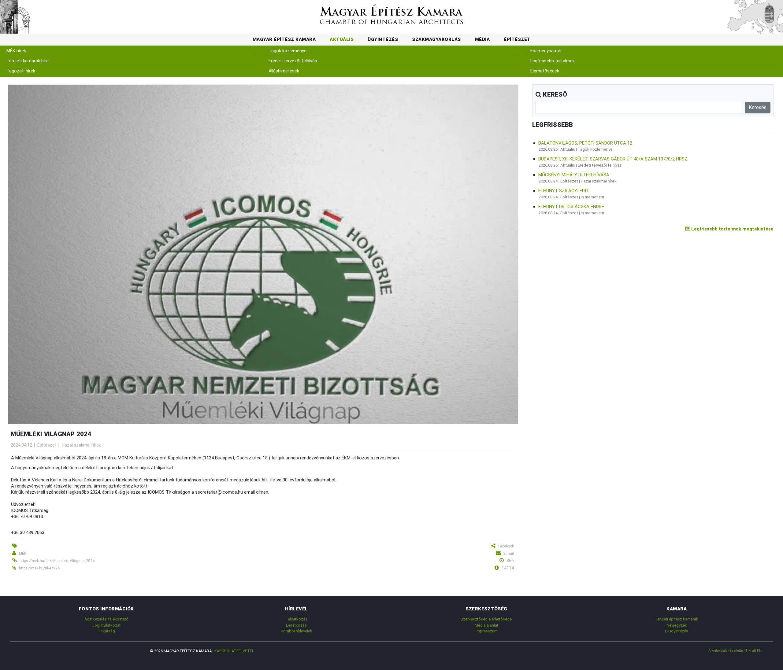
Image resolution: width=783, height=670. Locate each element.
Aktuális (342, 39)
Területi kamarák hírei (28, 61)
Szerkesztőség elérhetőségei (486, 619)
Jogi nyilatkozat (106, 625)
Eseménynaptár (546, 50)
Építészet (517, 39)
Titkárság (106, 631)
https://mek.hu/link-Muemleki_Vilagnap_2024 (57, 561)
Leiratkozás (296, 625)
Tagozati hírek (20, 71)
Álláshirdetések (284, 71)
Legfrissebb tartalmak (552, 61)
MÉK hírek (16, 50)
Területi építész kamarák (676, 619)
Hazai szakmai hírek (81, 445)
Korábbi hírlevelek (296, 631)
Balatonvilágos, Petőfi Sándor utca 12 (585, 143)
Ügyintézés (383, 39)
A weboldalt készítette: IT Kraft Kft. (735, 650)
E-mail (508, 553)
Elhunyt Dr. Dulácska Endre (571, 206)
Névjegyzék (676, 625)
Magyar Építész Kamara (284, 39)
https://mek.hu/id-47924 (39, 568)
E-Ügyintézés (676, 631)
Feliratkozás (296, 619)
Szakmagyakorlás (436, 39)
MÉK (22, 553)
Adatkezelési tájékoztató (106, 619)
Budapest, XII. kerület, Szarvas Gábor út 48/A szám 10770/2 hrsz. (613, 159)
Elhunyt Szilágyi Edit (563, 190)
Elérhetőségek (544, 71)
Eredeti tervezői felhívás (293, 61)
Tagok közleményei (288, 50)
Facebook (506, 546)
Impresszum (487, 631)
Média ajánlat (486, 625)
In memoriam (592, 197)
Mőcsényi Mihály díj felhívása (573, 175)
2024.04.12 (21, 445)
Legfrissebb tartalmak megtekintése (732, 229)
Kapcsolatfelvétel (234, 651)
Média (482, 39)
